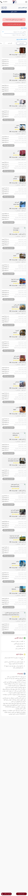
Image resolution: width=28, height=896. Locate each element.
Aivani (14, 256)
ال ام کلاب (16, 176)
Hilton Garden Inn (15, 512)
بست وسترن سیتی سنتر (13, 459)
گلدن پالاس (16, 305)
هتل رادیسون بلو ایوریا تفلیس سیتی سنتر (12, 613)
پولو (18, 100)
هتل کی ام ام (16, 433)
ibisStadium (14, 281)
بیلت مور (17, 587)
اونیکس (17, 382)
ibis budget (15, 230)
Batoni (16, 127)
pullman (14, 563)
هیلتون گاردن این (15, 510)
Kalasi (14, 409)
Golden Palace (15, 307)
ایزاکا (18, 48)
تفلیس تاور (16, 356)
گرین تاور (17, 202)
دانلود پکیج (14, 12)
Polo (16, 102)
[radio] (14, 42)
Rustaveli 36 (16, 76)
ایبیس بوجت (16, 228)
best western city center (13, 461)
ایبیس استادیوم (15, 279)
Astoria (15, 332)
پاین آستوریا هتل (15, 484)
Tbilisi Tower (16, 358)
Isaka (16, 50)
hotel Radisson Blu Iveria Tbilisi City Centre (10, 615)
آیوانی (17, 253)
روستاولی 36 (16, 74)
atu (14, 153)
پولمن (17, 561)
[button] (21, 894)
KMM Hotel (15, 435)
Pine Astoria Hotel (15, 486)
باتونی (17, 125)
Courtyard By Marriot (14, 538)
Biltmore (14, 589)
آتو (18, 151)
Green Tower (16, 204)
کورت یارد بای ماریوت (14, 536)
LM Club (15, 179)
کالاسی (17, 407)
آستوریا (17, 330)
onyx (14, 384)
